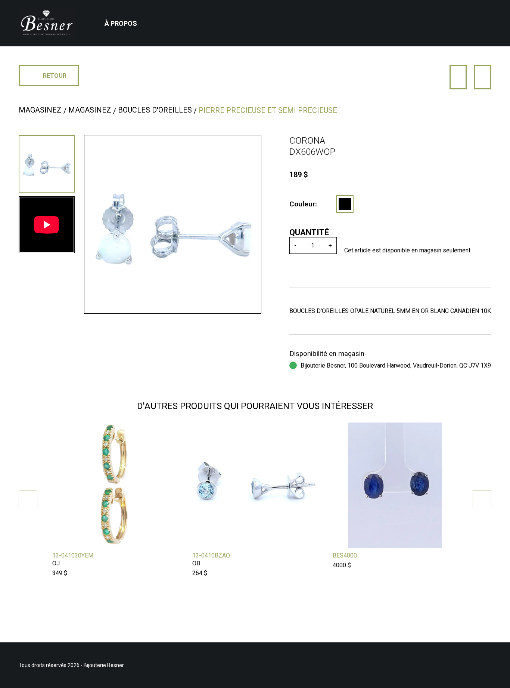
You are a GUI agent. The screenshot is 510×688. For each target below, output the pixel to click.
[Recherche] (475, 23)
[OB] (345, 204)
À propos (121, 23)
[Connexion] (465, 23)
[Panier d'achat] (486, 17)
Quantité (309, 232)
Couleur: (303, 204)
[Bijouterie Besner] (47, 23)
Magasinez (40, 109)
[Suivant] (482, 77)
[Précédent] (458, 77)
